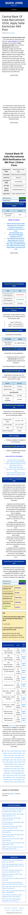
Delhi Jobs (16, 760)
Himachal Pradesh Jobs (10, 764)
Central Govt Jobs (8, 757)
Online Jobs (17, 775)
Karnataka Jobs (8, 768)
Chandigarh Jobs (19, 757)
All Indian (8, 440)
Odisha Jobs (9, 775)
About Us (8, 910)
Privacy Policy (7, 908)
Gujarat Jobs (12, 762)
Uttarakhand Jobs (8, 781)
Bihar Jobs (21, 755)
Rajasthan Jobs (10, 777)
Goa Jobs (23, 760)
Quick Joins (14, 3)
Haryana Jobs (21, 762)
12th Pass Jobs (8, 751)
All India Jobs (17, 751)
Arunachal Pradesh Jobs (18, 753)
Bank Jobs (14, 755)
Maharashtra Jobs (9, 773)
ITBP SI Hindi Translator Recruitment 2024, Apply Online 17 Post (16, 469)
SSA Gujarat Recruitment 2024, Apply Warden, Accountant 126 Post (16, 247)
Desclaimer (14, 908)
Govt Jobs (5, 762)
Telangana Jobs (8, 779)
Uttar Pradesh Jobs (18, 779)
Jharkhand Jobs (18, 766)
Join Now (22, 198)
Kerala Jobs (16, 768)
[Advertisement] (14, 90)
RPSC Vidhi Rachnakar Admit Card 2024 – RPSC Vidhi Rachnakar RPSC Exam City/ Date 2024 (13, 866)
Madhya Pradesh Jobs (17, 771)
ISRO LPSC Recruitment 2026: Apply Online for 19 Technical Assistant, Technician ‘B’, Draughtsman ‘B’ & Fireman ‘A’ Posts (16, 227)
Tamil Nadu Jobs (20, 777)
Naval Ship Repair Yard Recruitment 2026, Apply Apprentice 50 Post (15, 234)
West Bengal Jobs (19, 781)
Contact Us (21, 908)
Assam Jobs (7, 755)
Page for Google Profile (17, 910)
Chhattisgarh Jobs (7, 760)
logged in (12, 793)
